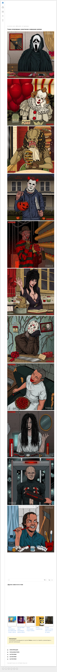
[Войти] (3, 7)
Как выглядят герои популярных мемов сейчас (21, 630)
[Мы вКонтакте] (3, 669)
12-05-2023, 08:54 (11, 26)
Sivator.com (15, 663)
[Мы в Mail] (17, 669)
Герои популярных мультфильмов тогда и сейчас (12, 630)
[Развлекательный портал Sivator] (3, 3)
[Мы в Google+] (11, 669)
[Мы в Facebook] (9, 669)
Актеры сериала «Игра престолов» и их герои (49, 630)
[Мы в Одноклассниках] (14, 669)
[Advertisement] (31, 600)
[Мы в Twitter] (6, 669)
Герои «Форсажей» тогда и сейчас (30, 629)
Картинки (26, 26)
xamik (19, 26)
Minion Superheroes (39, 628)
